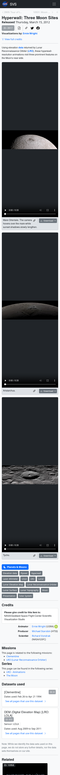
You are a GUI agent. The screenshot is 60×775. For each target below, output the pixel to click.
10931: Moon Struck (42, 12)
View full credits (13, 39)
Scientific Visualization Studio (13, 4)
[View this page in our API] (19, 28)
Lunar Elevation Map (13, 584)
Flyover (24, 573)
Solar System (25, 595)
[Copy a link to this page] (26, 28)
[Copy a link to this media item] (34, 220)
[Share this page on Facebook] (38, 28)
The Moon (12, 675)
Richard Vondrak (41, 635)
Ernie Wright (30, 33)
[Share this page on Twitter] (32, 28)
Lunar (41, 578)
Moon (45, 590)
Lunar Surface (10, 590)
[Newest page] (57, 12)
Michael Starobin (41, 631)
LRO (32, 578)
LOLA (24, 578)
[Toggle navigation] (54, 4)
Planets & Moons (17, 567)
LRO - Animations (15, 672)
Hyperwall (36, 573)
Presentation (9, 595)
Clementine (12, 656)
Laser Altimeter (10, 578)
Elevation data (10, 573)
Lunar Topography (29, 590)
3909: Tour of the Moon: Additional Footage (13, 12)
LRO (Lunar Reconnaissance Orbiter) (26, 659)
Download (48, 220)
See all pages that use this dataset (24, 701)
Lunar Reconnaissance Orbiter (42, 584)
